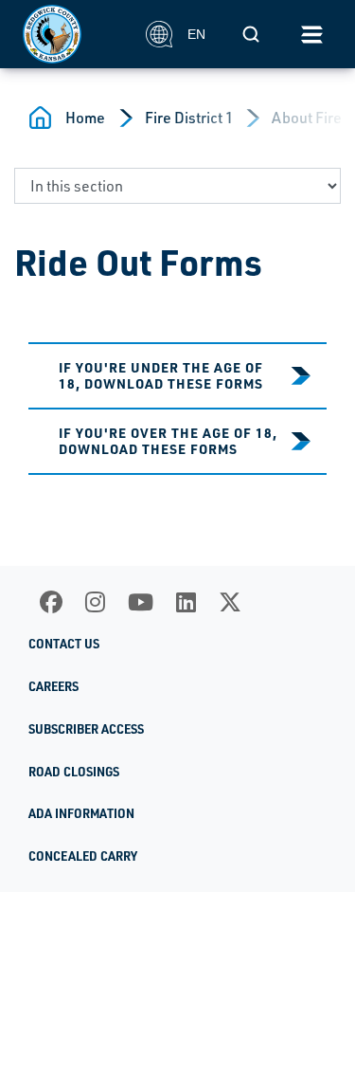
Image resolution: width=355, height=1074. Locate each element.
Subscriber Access (86, 729)
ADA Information (81, 813)
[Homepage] (74, 34)
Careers (53, 686)
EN (196, 34)
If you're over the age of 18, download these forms (168, 441)
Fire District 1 (189, 117)
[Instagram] (95, 602)
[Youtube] (140, 602)
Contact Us (63, 643)
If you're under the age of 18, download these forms (161, 375)
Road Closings (73, 771)
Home (85, 117)
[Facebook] (51, 602)
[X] (230, 602)
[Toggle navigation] (311, 34)
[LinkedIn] (186, 602)
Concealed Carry (82, 856)
